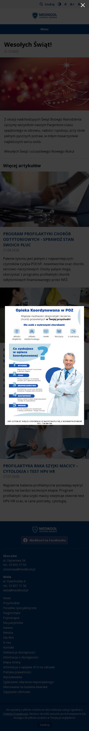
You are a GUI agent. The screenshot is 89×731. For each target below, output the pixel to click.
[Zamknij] (82, 5)
